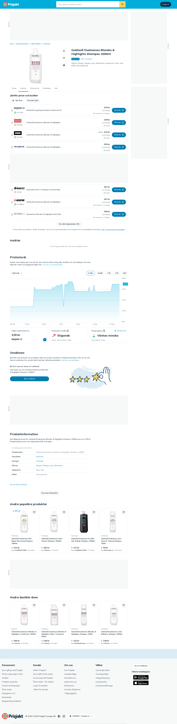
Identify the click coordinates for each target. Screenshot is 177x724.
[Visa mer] (12, 110)
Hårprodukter (36, 43)
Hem (11, 43)
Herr (42, 470)
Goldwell (39, 456)
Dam (38, 470)
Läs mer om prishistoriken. (52, 265)
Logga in (165, 4)
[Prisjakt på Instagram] (63, 716)
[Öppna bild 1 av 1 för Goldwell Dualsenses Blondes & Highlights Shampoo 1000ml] (35, 66)
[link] (24, 530)
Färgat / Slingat (42, 465)
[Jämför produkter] (64, 65)
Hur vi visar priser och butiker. (113, 229)
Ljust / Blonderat (56, 465)
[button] (64, 50)
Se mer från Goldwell (18, 484)
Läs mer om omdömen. (70, 360)
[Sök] (122, 4)
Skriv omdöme (86, 59)
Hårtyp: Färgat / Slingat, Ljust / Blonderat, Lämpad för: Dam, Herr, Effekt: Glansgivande (97, 64)
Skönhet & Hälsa (22, 43)
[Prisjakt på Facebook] (59, 716)
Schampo (46, 43)
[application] (69, 302)
